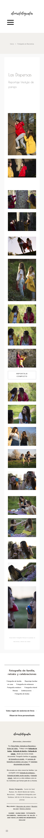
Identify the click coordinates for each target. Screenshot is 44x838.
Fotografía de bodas (22, 694)
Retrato (15, 691)
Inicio (12, 44)
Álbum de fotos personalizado (22, 715)
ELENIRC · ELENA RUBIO (17, 813)
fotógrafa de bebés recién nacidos (18, 775)
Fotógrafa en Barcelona (25, 44)
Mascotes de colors (23, 806)
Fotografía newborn (14, 687)
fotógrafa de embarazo (27, 773)
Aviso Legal (22, 820)
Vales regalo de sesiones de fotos (20, 711)
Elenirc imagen (25, 808)
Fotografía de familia (14, 681)
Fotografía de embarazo (25, 684)
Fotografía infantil (30, 687)
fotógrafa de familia (20, 751)
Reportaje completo (22, 375)
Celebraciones (26, 691)
